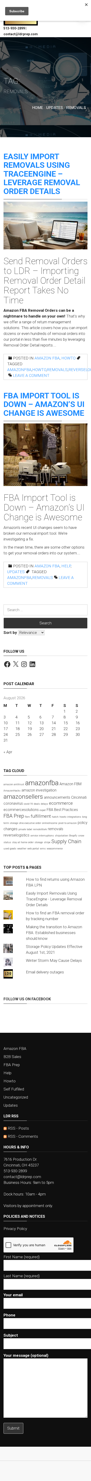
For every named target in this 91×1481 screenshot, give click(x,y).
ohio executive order (30, 823)
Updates (16, 571)
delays (44, 803)
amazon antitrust (14, 784)
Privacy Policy (15, 1228)
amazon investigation (38, 790)
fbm (27, 816)
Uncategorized (16, 1097)
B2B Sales (12, 1056)
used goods (10, 848)
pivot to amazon (67, 823)
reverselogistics (16, 835)
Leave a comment (31, 375)
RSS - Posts (18, 1128)
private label (25, 829)
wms (43, 848)
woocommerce (55, 848)
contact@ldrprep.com (22, 1176)
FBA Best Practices (62, 809)
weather (21, 848)
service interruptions (42, 835)
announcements (57, 797)
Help (66, 566)
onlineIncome (49, 823)
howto (39, 369)
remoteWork (40, 829)
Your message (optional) (26, 1355)
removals (57, 369)
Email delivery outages (45, 972)
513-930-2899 (15, 1171)
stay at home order (23, 842)
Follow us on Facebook (27, 999)
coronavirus (13, 803)
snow (81, 835)
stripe (47, 842)
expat (43, 810)
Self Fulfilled (14, 1089)
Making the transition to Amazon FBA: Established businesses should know (54, 933)
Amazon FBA (47, 358)
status (7, 842)
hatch (55, 816)
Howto (68, 358)
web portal (33, 848)
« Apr (8, 752)
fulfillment (41, 816)
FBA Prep (14, 816)
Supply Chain (66, 841)
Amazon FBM (70, 784)
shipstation (61, 835)
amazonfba (19, 369)
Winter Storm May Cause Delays (54, 960)
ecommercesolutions (21, 809)
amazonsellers (23, 796)
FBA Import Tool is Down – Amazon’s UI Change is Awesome (44, 404)
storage (39, 842)
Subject (11, 1335)
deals (37, 803)
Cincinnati (79, 797)
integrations (74, 816)
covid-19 (28, 803)
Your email (13, 1295)
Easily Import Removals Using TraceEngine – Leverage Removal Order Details (42, 174)
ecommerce (61, 803)
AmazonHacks (12, 790)
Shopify (73, 835)
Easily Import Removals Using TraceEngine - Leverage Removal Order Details (54, 899)
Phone (9, 1315)
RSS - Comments (22, 1136)
